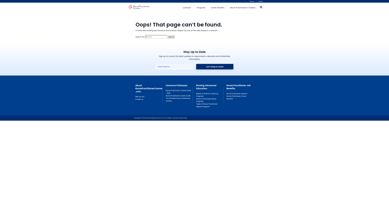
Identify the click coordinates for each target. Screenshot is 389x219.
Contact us (139, 99)
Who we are (139, 97)
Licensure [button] (187, 7)
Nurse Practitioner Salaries (237, 93)
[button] (242, 7)
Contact (260, 1)
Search (261, 7)
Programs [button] (201, 7)
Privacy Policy (182, 118)
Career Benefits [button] (217, 7)
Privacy (252, 1)
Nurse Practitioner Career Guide (178, 96)
